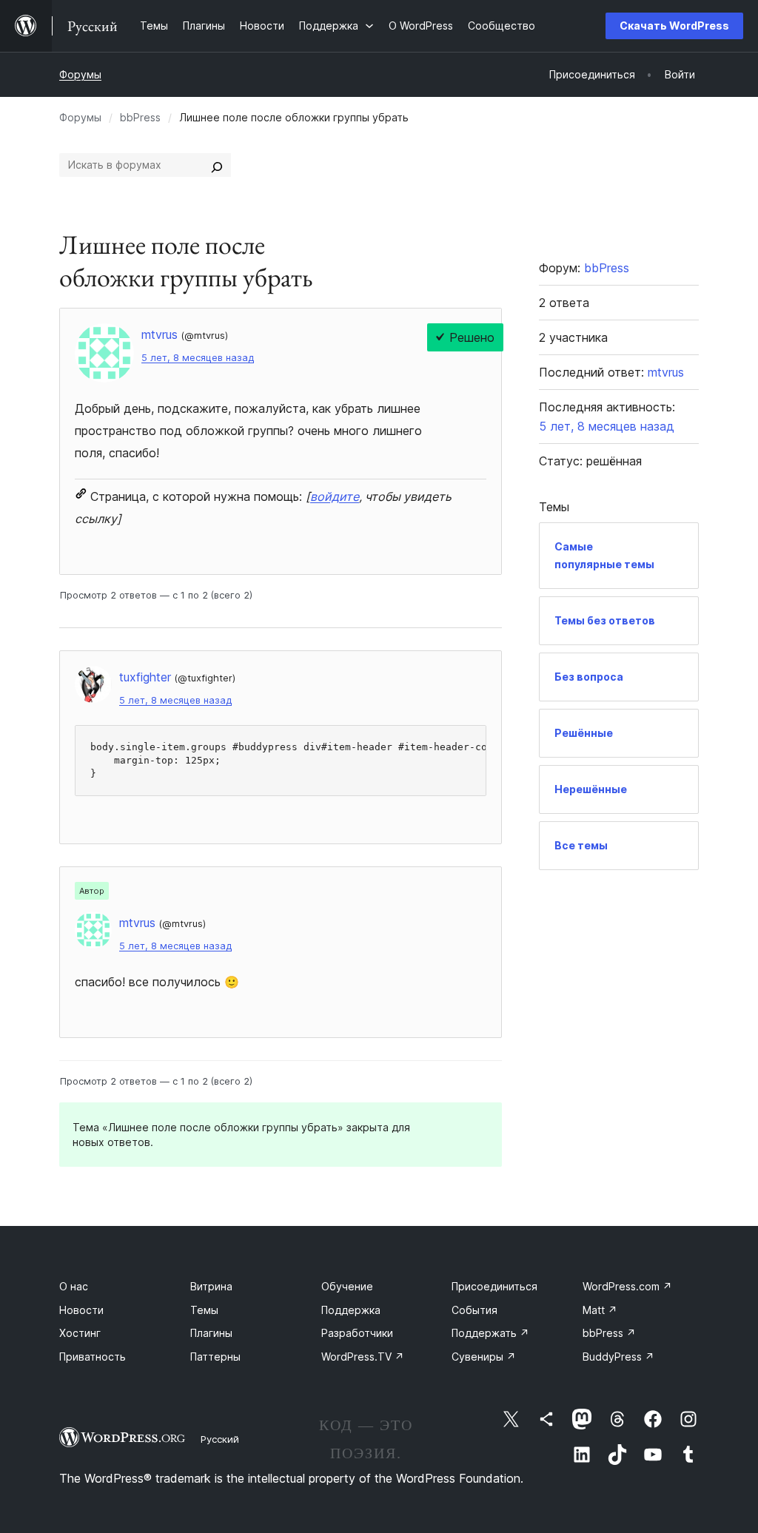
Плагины (211, 1333)
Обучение (347, 1286)
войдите (334, 496)
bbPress (140, 117)
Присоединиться (494, 1286)
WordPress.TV (362, 1356)
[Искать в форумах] (217, 165)
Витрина (211, 1286)
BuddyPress (618, 1356)
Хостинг (80, 1333)
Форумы (80, 74)
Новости (81, 1310)
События (474, 1310)
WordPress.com (627, 1286)
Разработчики (357, 1333)
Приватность (92, 1356)
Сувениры (484, 1356)
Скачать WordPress (674, 25)
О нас (73, 1286)
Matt (600, 1310)
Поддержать (490, 1333)
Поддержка (350, 1310)
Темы (204, 1310)
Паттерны (215, 1356)
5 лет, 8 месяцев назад (197, 357)
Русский (220, 1439)
